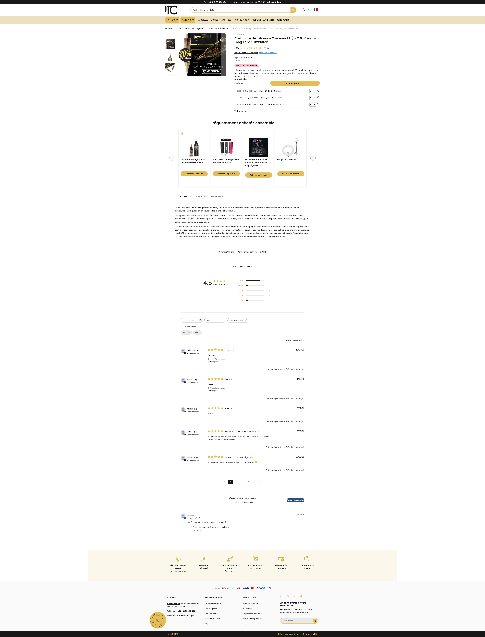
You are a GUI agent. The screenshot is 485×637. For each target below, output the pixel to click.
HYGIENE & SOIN (241, 19)
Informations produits (252, 618)
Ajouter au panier (294, 83)
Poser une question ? (268, 52)
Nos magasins (211, 608)
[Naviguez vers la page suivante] (260, 482)
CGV (280, 634)
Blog (207, 623)
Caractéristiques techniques (210, 196)
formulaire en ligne (185, 615)
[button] (317, 12)
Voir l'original (213, 361)
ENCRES (214, 19)
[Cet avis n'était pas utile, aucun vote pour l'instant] (301, 369)
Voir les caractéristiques (246, 52)
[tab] (181, 197)
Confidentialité (310, 634)
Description (181, 196)
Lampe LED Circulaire (287, 159)
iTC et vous (247, 608)
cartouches (186, 332)
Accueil (168, 28)
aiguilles (197, 332)
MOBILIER (256, 19)
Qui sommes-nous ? (214, 603)
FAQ (244, 623)
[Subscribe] (315, 621)
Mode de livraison (250, 603)
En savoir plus (240, 79)
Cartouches (212, 28)
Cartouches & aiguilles (194, 28)
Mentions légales (292, 634)
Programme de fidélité (252, 614)
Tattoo (178, 28)
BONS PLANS (282, 19)
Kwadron (224, 28)
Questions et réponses (242, 498)
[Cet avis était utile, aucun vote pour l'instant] (297, 369)
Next (313, 157)
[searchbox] (189, 320)
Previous (172, 157)
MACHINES (226, 19)
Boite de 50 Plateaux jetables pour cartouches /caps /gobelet (256, 162)
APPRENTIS (268, 19)
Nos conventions (212, 614)
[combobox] (243, 10)
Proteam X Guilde (212, 618)
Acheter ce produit (194, 173)
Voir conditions (274, 2)
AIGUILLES (203, 19)
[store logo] (174, 10)
